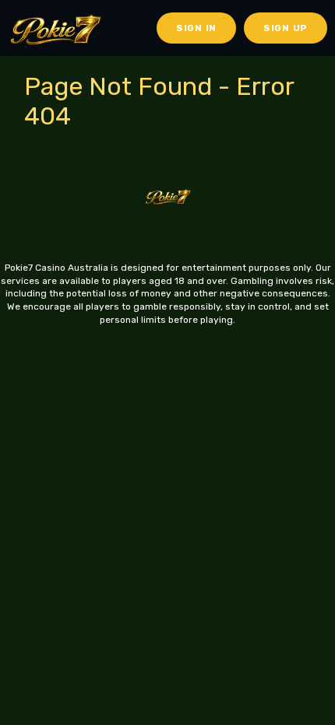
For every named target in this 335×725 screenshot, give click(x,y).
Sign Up (285, 28)
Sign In (196, 28)
